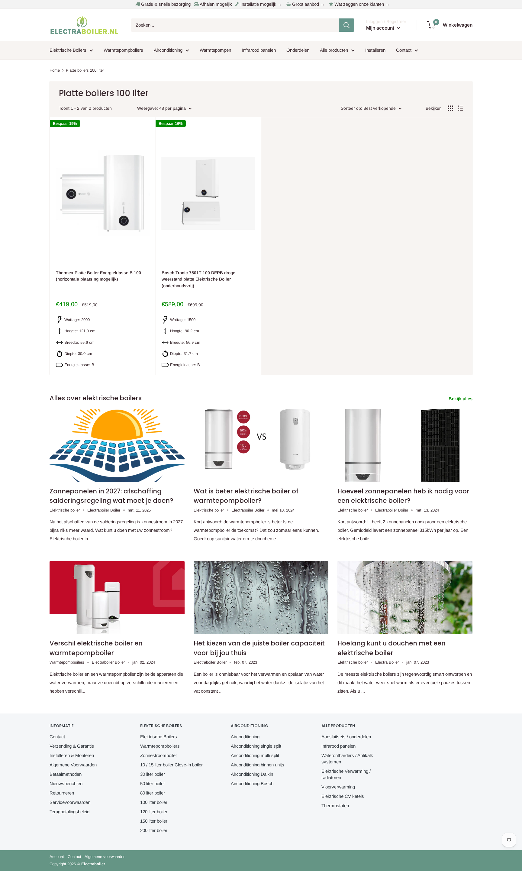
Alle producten (334, 50)
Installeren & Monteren (72, 755)
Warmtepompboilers (123, 50)
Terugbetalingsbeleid (69, 811)
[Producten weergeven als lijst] (460, 108)
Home (55, 70)
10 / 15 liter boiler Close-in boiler (171, 764)
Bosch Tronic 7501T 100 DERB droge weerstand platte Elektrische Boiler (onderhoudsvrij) (198, 279)
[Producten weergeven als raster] (450, 108)
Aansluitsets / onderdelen (346, 736)
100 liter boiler (153, 802)
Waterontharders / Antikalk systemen (347, 758)
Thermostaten (335, 805)
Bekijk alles (461, 398)
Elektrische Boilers (68, 50)
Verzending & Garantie (72, 746)
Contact (403, 50)
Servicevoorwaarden (70, 802)
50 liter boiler (152, 783)
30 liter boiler (152, 774)
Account (57, 856)
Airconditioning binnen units (257, 764)
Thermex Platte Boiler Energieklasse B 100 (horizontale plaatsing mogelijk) (98, 276)
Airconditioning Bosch (252, 783)
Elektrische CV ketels (342, 796)
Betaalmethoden (66, 774)
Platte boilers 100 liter (85, 70)
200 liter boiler (153, 830)
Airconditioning (168, 50)
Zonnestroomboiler (158, 755)
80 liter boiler (152, 792)
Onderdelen (297, 50)
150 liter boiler (153, 821)
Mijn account (380, 28)
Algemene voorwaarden (105, 856)
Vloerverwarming (338, 786)
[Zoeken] (346, 25)
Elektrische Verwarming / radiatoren (346, 774)
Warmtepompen (215, 50)
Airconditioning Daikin (252, 774)
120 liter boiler (153, 811)
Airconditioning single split (256, 746)
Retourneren (62, 792)
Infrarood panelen (259, 50)
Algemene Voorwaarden (73, 764)
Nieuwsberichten (66, 783)
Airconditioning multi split (255, 755)
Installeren (375, 50)
